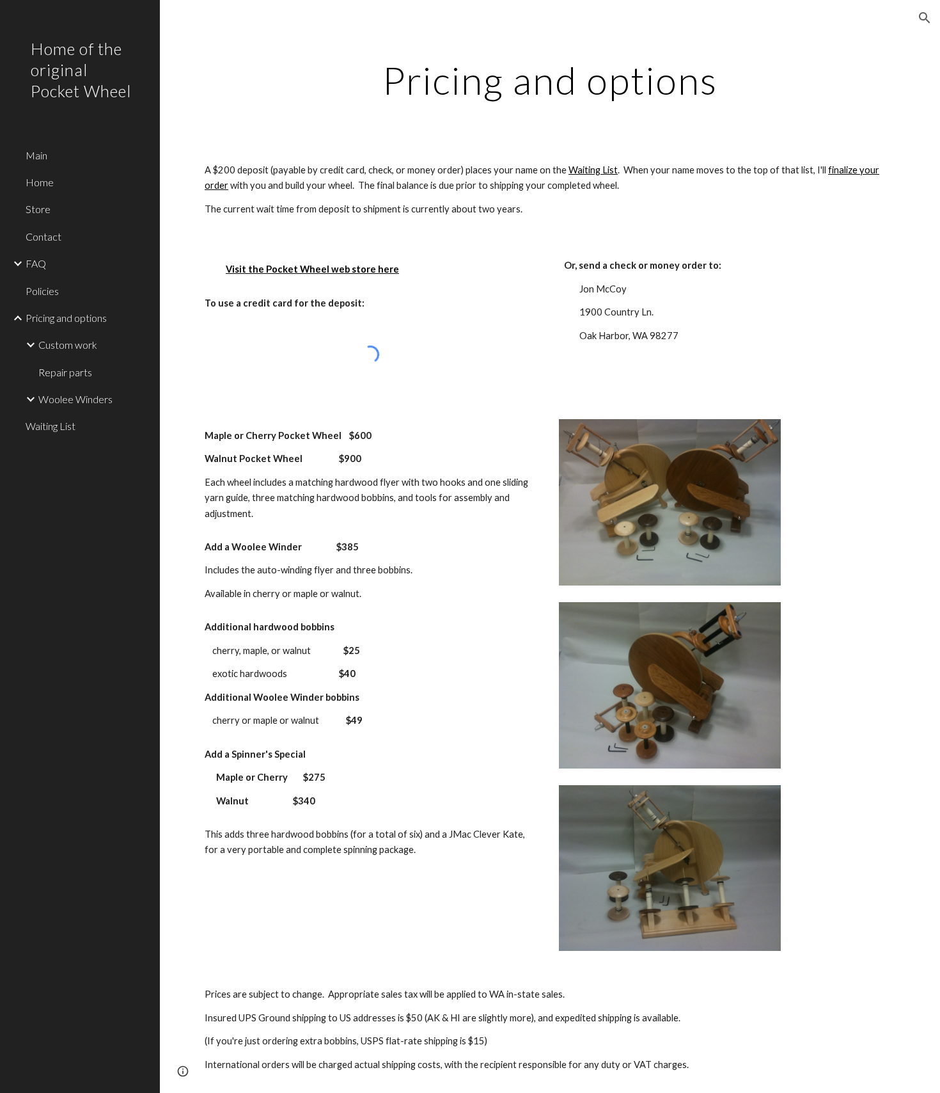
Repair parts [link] (65, 372)
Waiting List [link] (50, 426)
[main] (549, 80)
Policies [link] (42, 291)
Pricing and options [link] (66, 318)
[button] (924, 18)
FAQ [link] (36, 263)
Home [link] (40, 182)
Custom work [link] (67, 345)
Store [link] (38, 209)
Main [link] (36, 155)
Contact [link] (43, 236)
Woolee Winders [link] (75, 399)
